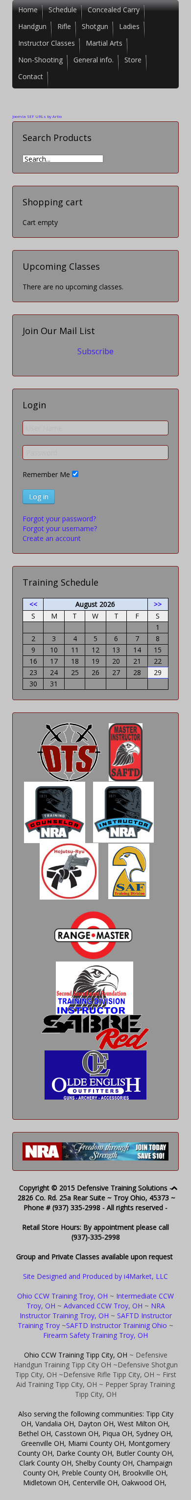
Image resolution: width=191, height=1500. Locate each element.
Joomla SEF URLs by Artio (37, 116)
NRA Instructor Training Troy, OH (92, 1310)
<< (33, 604)
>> (158, 604)
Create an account (52, 538)
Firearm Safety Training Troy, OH (95, 1335)
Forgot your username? (60, 528)
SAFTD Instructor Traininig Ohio (116, 1325)
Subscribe (95, 351)
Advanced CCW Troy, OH (102, 1305)
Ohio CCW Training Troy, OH (62, 1296)
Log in (38, 496)
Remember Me (46, 474)
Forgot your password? (59, 518)
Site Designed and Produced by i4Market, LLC (95, 1276)
